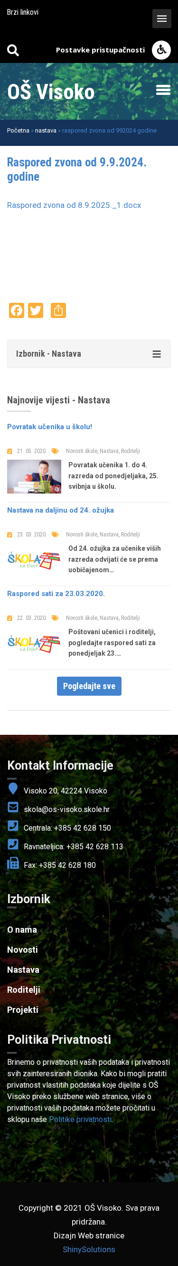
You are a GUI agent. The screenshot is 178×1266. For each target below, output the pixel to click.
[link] (89, 1040)
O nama (22, 930)
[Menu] (160, 89)
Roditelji (23, 990)
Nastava (23, 970)
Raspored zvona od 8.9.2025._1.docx (74, 205)
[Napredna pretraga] (13, 50)
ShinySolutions (89, 1249)
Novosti (22, 950)
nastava (45, 130)
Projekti (22, 1010)
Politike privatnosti (80, 1119)
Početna (18, 130)
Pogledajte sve (89, 686)
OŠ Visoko (51, 92)
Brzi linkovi (22, 12)
